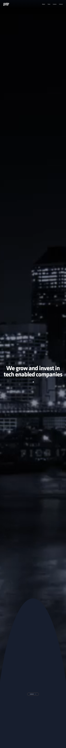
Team (49, 4)
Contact (61, 4)
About (43, 4)
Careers (54, 4)
